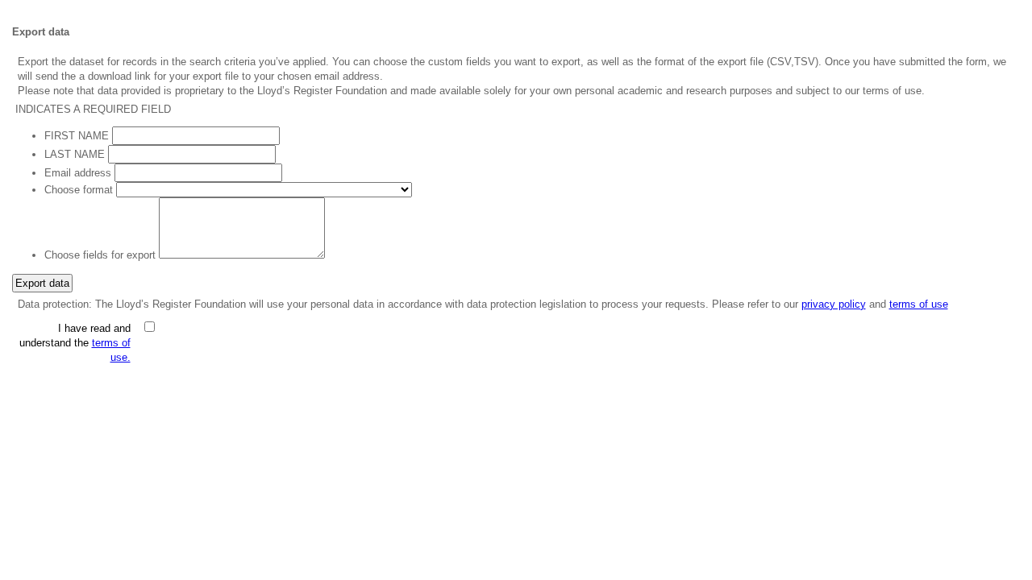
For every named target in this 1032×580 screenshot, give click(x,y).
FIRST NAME (76, 136)
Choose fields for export (100, 255)
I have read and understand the (75, 342)
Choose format (78, 190)
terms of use (918, 304)
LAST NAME (74, 154)
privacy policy (833, 304)
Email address (77, 173)
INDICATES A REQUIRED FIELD (93, 109)
